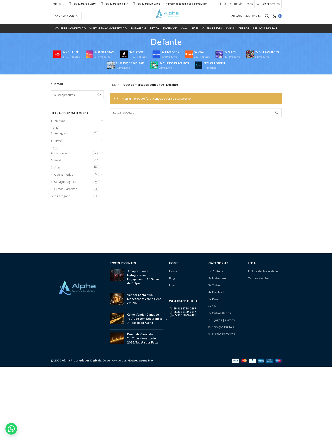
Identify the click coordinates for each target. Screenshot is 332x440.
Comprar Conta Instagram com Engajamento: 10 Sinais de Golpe (143, 277)
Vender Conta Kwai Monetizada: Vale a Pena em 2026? (144, 299)
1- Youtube (58, 121)
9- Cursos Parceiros (64, 189)
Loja (172, 285)
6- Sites (56, 167)
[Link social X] (225, 4)
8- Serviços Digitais (63, 182)
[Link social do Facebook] (220, 4)
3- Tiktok (56, 140)
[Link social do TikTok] (240, 4)
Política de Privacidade (263, 271)
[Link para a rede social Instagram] (230, 4)
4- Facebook (59, 153)
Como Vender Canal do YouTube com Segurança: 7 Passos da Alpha (144, 319)
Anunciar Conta (66, 15)
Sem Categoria (60, 196)
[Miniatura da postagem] (117, 278)
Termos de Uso (258, 278)
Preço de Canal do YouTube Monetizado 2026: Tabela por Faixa (143, 338)
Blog (172, 278)
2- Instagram (59, 133)
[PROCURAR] (99, 94)
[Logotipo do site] (166, 15)
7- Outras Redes (62, 174)
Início (113, 84)
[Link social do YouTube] (235, 4)
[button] (11, 429)
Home (173, 271)
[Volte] (145, 42)
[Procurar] (267, 16)
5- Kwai (56, 160)
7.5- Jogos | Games (221, 320)
